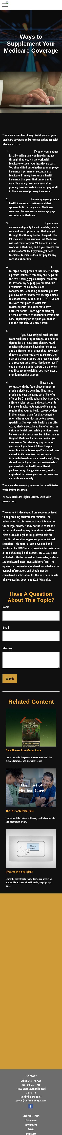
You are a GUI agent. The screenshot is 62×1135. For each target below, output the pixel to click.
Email (5, 628)
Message (7, 648)
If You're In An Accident (19, 872)
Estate (31, 1129)
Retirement (31, 1120)
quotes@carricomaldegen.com (31, 1100)
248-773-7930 (34, 1081)
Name (5, 607)
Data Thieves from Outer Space (23, 750)
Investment (31, 1125)
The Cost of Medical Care (20, 811)
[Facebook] (30, 1106)
